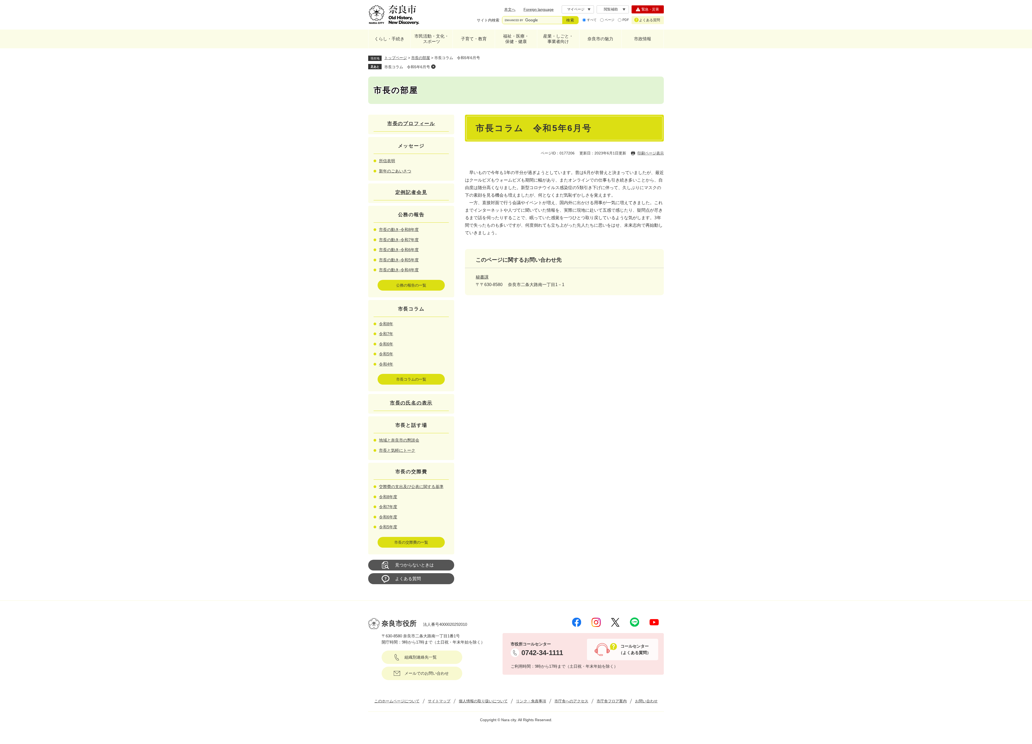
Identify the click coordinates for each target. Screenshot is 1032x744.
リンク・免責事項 (531, 701)
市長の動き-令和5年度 (399, 260)
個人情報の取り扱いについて (483, 701)
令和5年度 (388, 527)
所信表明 (387, 160)
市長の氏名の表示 (411, 403)
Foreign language (539, 9)
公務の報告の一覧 (411, 285)
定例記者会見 (411, 192)
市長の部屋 (420, 58)
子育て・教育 (474, 39)
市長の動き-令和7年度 (399, 239)
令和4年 (386, 364)
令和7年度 (388, 506)
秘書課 (482, 277)
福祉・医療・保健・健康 (516, 39)
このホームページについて (397, 701)
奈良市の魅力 (600, 39)
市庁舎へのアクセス (571, 701)
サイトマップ (439, 701)
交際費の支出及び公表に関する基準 (411, 486)
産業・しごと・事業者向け (558, 39)
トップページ (395, 58)
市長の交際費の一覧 (411, 542)
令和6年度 (388, 517)
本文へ (509, 9)
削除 (433, 66)
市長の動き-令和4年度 (399, 270)
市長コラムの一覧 (411, 379)
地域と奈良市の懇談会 (399, 440)
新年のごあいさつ (395, 171)
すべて (592, 20)
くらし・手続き (389, 39)
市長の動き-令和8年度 (399, 229)
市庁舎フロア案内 (612, 701)
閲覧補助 (611, 9)
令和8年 (386, 324)
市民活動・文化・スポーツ (431, 39)
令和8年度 (388, 496)
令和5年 (386, 354)
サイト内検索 (488, 20)
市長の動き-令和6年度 (399, 249)
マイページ (576, 9)
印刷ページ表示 (650, 153)
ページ (609, 20)
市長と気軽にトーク (397, 450)
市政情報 (642, 39)
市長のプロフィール (411, 123)
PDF (625, 20)
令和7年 (386, 333)
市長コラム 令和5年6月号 (407, 67)
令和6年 (386, 344)
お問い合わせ (646, 701)
